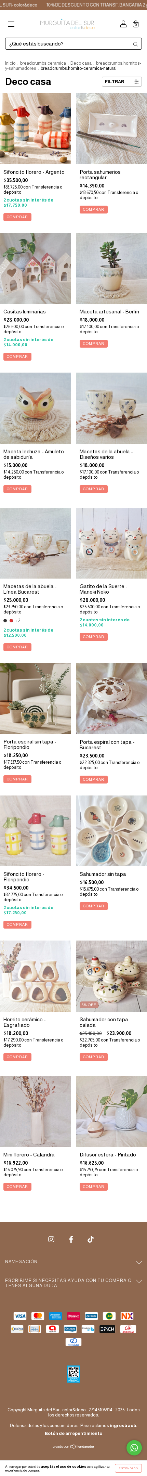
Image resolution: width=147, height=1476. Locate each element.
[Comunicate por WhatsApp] (134, 1447)
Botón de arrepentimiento (73, 1433)
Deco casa (81, 63)
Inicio (10, 63)
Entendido (128, 1468)
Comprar (17, 217)
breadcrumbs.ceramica (43, 63)
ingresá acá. (123, 1425)
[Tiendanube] (73, 1447)
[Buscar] (135, 44)
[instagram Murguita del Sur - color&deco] (51, 1239)
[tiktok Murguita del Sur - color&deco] (90, 1239)
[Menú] (11, 24)
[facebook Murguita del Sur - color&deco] (71, 1239)
